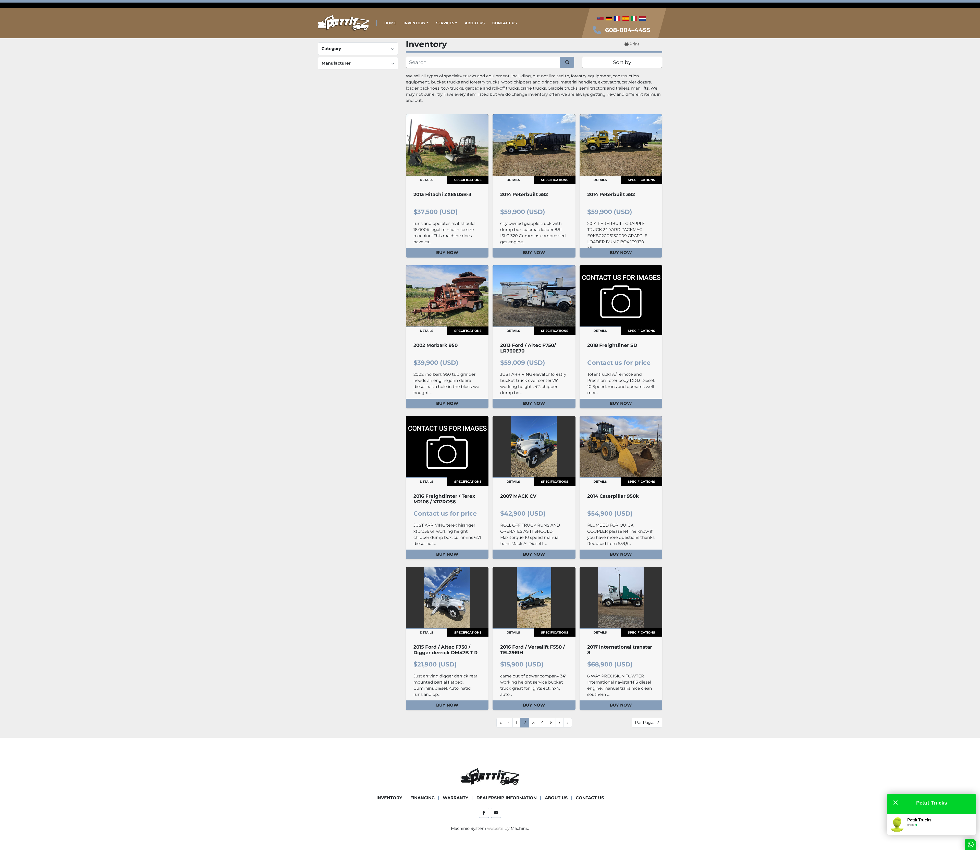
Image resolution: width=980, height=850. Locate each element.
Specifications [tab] (468, 180)
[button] (415, 23)
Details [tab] (426, 180)
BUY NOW (447, 252)
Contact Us (504, 23)
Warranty (455, 797)
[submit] (567, 62)
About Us (475, 23)
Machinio (520, 828)
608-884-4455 (627, 30)
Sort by (622, 62)
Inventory (414, 23)
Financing (422, 797)
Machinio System (468, 828)
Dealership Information (506, 797)
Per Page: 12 (647, 722)
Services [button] (445, 23)
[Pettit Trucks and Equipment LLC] (490, 776)
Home (390, 23)
